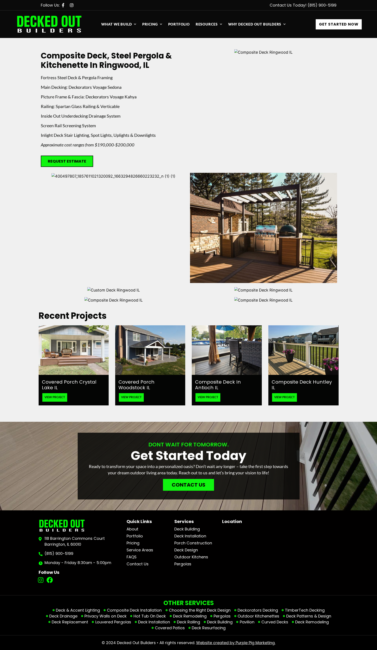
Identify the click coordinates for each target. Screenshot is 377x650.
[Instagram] (40, 580)
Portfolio (179, 24)
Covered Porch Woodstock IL (136, 385)
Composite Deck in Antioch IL (218, 385)
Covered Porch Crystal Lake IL (69, 385)
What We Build (116, 24)
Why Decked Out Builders (254, 24)
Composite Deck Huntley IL (302, 385)
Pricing (150, 24)
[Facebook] (49, 580)
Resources (207, 24)
